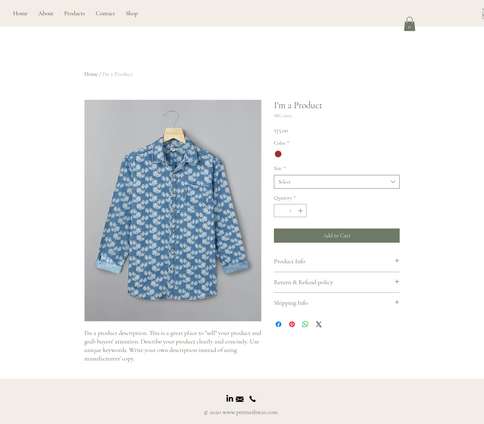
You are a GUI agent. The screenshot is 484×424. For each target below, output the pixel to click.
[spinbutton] (290, 210)
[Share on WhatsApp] (305, 324)
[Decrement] (279, 210)
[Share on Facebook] (278, 324)
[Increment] (301, 210)
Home (91, 74)
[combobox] (337, 182)
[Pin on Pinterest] (292, 324)
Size (280, 168)
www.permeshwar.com (250, 412)
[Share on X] (319, 324)
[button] (74, 13)
